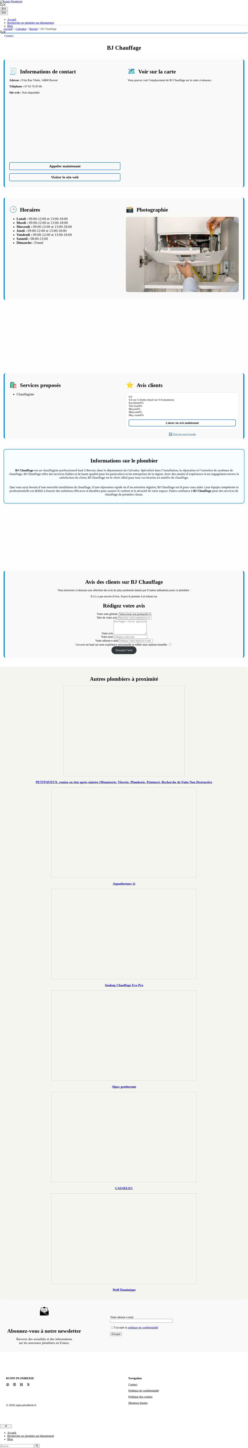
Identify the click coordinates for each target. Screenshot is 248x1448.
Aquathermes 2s (124, 883)
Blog (10, 26)
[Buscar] (37, 1446)
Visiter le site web (65, 177)
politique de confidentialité (143, 1327)
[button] (3, 5)
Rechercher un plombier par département (30, 22)
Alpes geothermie (124, 1086)
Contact (8, 35)
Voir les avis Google (184, 434)
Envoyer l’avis (124, 650)
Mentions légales (138, 1402)
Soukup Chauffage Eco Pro (124, 985)
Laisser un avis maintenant (182, 422)
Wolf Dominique (124, 1290)
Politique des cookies (140, 1396)
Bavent (33, 28)
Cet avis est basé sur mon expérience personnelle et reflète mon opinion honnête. (122, 644)
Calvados (21, 28)
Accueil (11, 19)
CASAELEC (124, 1188)
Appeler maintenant (65, 166)
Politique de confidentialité (143, 1390)
